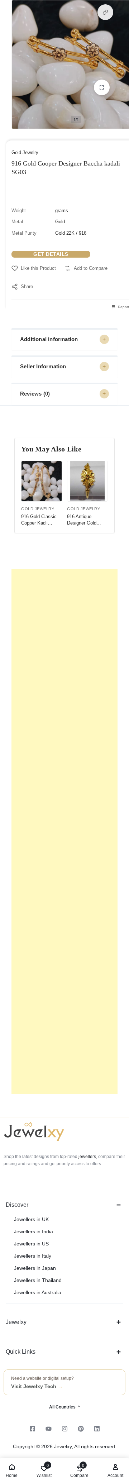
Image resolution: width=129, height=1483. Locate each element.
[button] (105, 12)
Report (123, 307)
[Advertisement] (64, 831)
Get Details (50, 254)
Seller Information (43, 366)
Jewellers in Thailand (38, 1280)
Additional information (49, 339)
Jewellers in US (31, 1244)
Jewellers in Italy (32, 1256)
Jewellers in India (33, 1231)
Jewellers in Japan (35, 1268)
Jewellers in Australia (37, 1292)
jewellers (86, 1156)
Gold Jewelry (24, 152)
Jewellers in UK (31, 1219)
